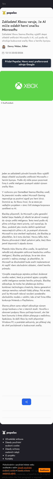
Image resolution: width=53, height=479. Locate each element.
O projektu (10, 455)
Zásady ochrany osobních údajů (12, 450)
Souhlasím (44, 470)
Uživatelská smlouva (14, 439)
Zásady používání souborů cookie (13, 444)
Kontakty (9, 458)
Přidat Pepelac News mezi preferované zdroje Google (26, 63)
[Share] (26, 402)
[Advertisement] (26, 134)
